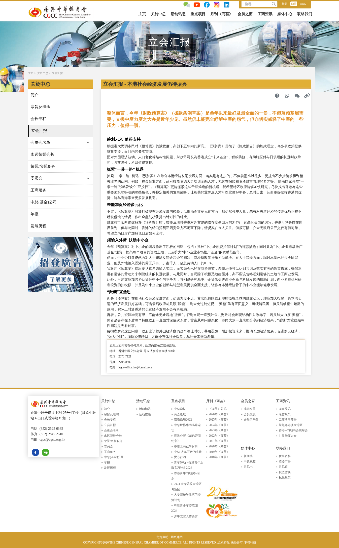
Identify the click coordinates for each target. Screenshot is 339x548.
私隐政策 (285, 477)
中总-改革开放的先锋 (188, 452)
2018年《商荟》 (219, 457)
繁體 (284, 3)
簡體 (294, 3)
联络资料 (285, 456)
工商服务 (38, 190)
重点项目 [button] (198, 14)
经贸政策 (285, 414)
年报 (34, 214)
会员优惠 (250, 414)
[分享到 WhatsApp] (287, 96)
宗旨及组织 (40, 107)
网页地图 (177, 537)
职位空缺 (285, 472)
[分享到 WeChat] (297, 96)
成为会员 (250, 409)
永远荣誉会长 (42, 154)
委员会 (36, 178)
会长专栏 (38, 119)
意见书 (248, 467)
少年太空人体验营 (186, 516)
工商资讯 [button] (265, 14)
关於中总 (42, 73)
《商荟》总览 (218, 409)
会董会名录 (40, 142)
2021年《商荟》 (219, 441)
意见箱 (283, 467)
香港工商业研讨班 (186, 446)
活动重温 (145, 414)
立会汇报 (57, 73)
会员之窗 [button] (245, 14)
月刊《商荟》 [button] (221, 14)
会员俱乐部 (251, 419)
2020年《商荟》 (219, 446)
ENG (303, 3)
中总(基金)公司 (44, 202)
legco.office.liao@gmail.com (135, 367)
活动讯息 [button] (178, 14)
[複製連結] (307, 96)
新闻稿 (248, 456)
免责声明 (162, 537)
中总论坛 (180, 409)
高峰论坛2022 (183, 419)
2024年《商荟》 (219, 425)
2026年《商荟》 (219, 414)
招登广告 (285, 461)
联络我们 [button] (304, 14)
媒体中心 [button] (284, 14)
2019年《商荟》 (219, 452)
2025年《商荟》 (219, 419)
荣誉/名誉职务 (43, 166)
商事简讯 (285, 409)
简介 (34, 95)
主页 (142, 14)
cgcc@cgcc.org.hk (52, 439)
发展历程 (38, 226)
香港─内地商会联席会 (293, 430)
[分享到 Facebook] (277, 96)
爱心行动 (180, 457)
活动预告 (145, 409)
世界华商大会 (288, 435)
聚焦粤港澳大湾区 (291, 425)
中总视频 (250, 461)
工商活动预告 (288, 419)
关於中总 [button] (158, 14)
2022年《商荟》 (219, 435)
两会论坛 (180, 414)
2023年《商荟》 (219, 430)
